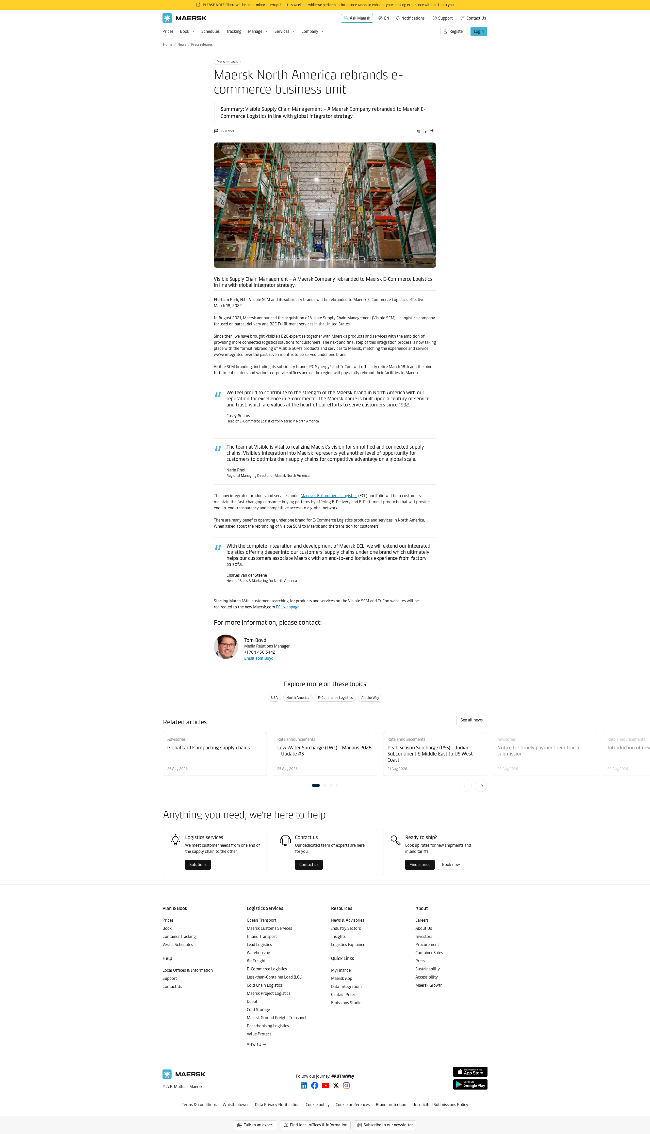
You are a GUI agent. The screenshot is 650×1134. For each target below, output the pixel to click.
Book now (451, 864)
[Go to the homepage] (184, 1077)
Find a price (420, 864)
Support (445, 18)
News (181, 44)
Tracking (233, 31)
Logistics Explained (348, 944)
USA (274, 698)
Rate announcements (296, 739)
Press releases (202, 44)
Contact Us (476, 18)
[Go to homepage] (184, 18)
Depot (252, 1001)
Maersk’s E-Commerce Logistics (329, 495)
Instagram (346, 1085)
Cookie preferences (353, 1104)
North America (297, 698)
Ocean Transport (261, 920)
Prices (167, 31)
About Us (423, 928)
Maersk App (341, 978)
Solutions (197, 864)
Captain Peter (343, 994)
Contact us (308, 864)
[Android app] (470, 1084)
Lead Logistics (259, 944)
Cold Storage (258, 1009)
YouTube (325, 1085)
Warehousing (258, 952)
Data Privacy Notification (277, 1104)
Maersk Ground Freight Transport (276, 1017)
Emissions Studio (346, 1002)
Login (479, 31)
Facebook (314, 1085)
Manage (255, 31)
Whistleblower (236, 1104)
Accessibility (426, 977)
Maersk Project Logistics (268, 993)
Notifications (410, 17)
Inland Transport (262, 936)
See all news (472, 720)
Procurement (427, 944)
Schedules (210, 31)
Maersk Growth (429, 985)
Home (167, 44)
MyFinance (341, 970)
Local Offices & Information (187, 970)
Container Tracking (179, 936)
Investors (423, 936)
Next (481, 786)
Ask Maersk (360, 18)
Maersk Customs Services (269, 928)
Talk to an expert (259, 1125)
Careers (422, 920)
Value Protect (259, 1034)
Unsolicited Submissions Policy (440, 1104)
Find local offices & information (318, 1125)
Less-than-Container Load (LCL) (275, 977)
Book (184, 31)
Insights (338, 936)
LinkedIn (304, 1085)
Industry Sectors (346, 928)
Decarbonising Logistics (268, 1025)
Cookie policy (318, 1104)
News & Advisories (347, 920)
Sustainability (427, 969)
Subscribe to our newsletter (388, 1125)
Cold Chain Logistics (265, 985)
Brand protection (391, 1104)
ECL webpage (287, 607)
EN (386, 18)
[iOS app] (470, 1072)
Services (281, 31)
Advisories (176, 739)
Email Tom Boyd (258, 658)
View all (254, 1044)
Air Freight (256, 960)
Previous (466, 786)
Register (456, 31)
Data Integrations (346, 986)
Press (420, 960)
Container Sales (429, 952)
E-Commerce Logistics (335, 698)
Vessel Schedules (177, 944)
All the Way (370, 698)
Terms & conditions (199, 1104)
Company (309, 31)
